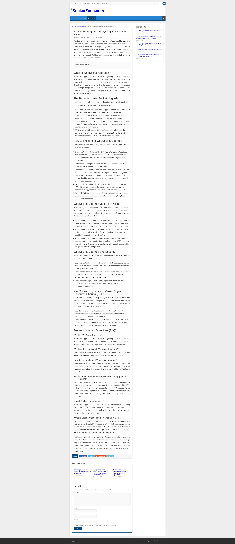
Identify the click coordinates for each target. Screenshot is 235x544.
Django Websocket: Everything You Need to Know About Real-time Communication (100, 472)
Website (76, 519)
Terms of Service (96, 3)
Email (75, 514)
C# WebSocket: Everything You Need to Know (150, 49)
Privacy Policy (86, 3)
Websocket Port (81, 26)
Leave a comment (90, 37)
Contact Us (78, 3)
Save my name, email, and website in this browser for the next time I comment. (96, 525)
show (90, 64)
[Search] (164, 3)
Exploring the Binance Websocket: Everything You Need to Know (82, 471)
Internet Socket (82, 18)
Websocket (92, 18)
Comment (77, 492)
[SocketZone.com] (87, 10)
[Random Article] (164, 18)
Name (76, 508)
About (72, 3)
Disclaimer (104, 3)
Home (72, 18)
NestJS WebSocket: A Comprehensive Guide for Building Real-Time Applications (121, 472)
